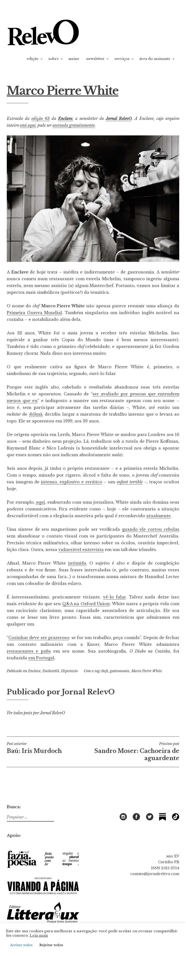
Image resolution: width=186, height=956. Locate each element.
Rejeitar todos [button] (51, 945)
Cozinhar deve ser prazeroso (38, 637)
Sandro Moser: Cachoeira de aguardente (136, 751)
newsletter (95, 59)
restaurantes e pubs (29, 651)
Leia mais (39, 935)
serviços (122, 59)
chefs (104, 671)
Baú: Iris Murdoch (34, 748)
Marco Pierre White (146, 671)
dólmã (35, 414)
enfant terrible (130, 481)
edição (33, 59)
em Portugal (41, 657)
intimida (77, 563)
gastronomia (119, 671)
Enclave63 (50, 671)
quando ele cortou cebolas (150, 529)
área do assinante (154, 59)
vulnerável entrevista (81, 549)
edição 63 (40, 118)
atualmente (158, 515)
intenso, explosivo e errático (71, 481)
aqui (40, 502)
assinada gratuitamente (74, 125)
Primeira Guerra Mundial (34, 312)
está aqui (28, 125)
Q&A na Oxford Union (86, 603)
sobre (53, 59)
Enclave (65, 118)
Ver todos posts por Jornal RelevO (36, 712)
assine (73, 59)
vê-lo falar (114, 597)
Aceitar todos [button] (21, 945)
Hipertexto (69, 671)
